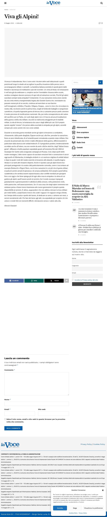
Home (6, 9)
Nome (7, 400)
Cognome (75, 265)
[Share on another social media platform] (66, 281)
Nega (75, 508)
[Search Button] (102, 3)
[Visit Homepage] (53, 3)
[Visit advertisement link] (36, 241)
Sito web (41, 409)
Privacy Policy (83, 513)
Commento (9, 370)
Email (7, 409)
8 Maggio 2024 (9, 23)
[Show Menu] (5, 3)
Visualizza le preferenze (93, 508)
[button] (103, 490)
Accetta (60, 508)
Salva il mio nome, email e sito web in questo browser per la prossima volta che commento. (35, 420)
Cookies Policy (73, 513)
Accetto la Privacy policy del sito (86, 280)
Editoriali (12, 9)
